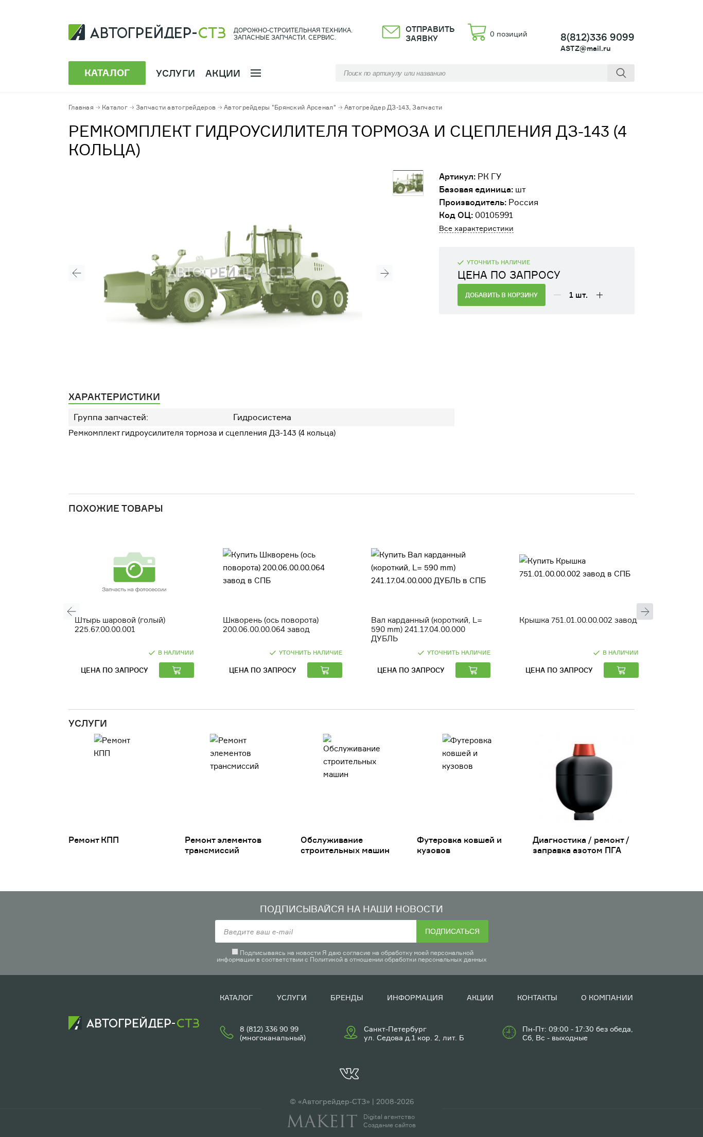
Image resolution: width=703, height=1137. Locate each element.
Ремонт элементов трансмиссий (223, 845)
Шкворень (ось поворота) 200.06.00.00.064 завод (271, 624)
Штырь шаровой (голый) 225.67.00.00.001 (120, 624)
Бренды (346, 997)
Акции (223, 73)
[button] (76, 273)
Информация (415, 997)
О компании (607, 997)
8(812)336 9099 (597, 37)
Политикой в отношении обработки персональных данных (398, 959)
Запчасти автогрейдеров (176, 107)
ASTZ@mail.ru (585, 48)
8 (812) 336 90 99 (269, 1028)
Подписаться (452, 931)
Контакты (537, 997)
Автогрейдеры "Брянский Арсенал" (280, 107)
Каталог (115, 107)
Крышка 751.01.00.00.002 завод (578, 620)
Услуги (292, 997)
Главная (81, 107)
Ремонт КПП (93, 840)
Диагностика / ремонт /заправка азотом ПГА (581, 845)
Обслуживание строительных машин (345, 845)
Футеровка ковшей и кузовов (459, 845)
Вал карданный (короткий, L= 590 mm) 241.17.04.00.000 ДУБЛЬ (426, 629)
